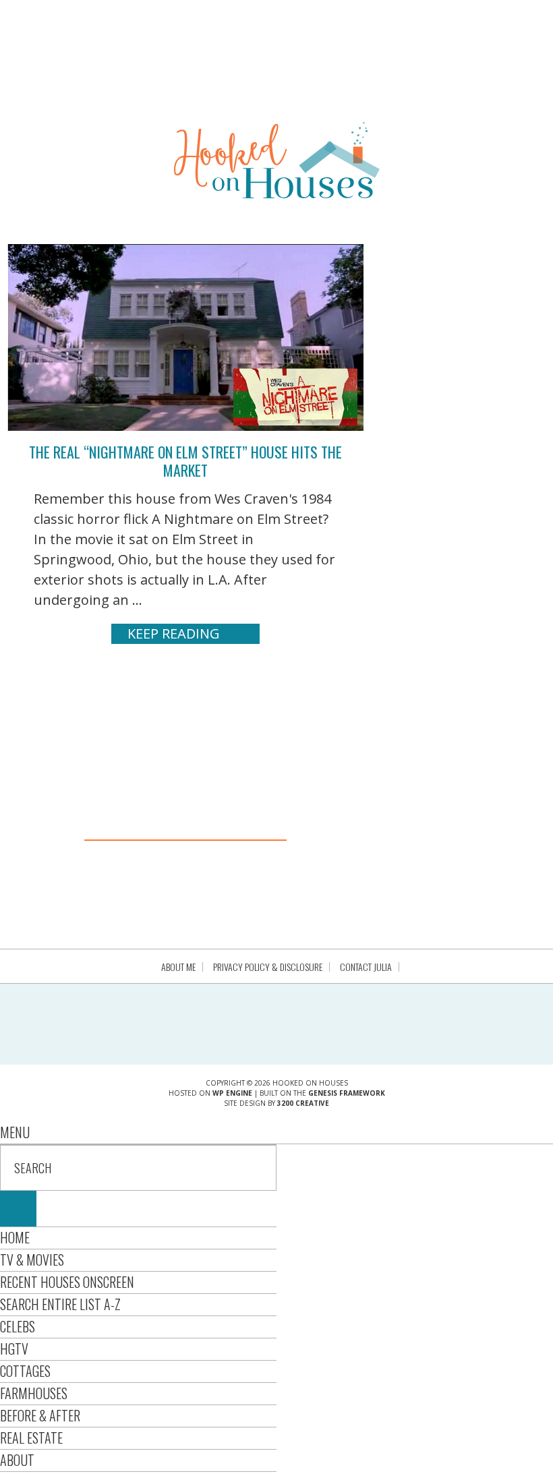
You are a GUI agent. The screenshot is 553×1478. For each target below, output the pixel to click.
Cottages (25, 1371)
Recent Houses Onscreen (67, 1282)
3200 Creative (303, 1103)
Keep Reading (173, 633)
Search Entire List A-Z (60, 1304)
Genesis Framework (346, 1093)
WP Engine (232, 1093)
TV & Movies (32, 1259)
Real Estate (31, 1437)
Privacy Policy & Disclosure (267, 967)
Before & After (40, 1415)
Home (15, 1237)
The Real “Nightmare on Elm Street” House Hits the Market (185, 460)
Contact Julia (366, 967)
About (17, 1460)
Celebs (17, 1326)
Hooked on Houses (277, 159)
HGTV (14, 1348)
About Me (178, 967)
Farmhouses (33, 1393)
